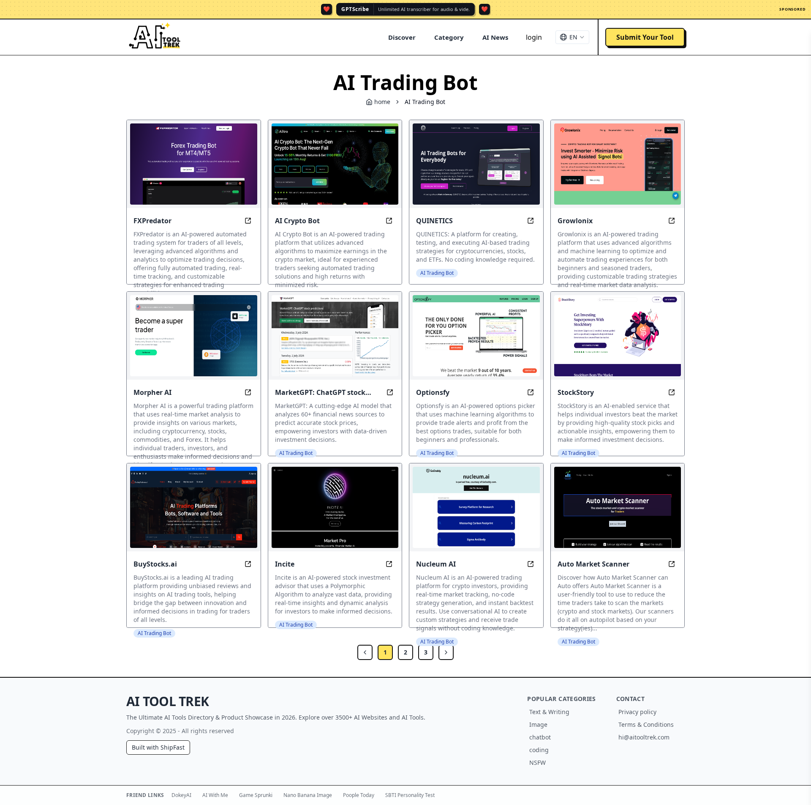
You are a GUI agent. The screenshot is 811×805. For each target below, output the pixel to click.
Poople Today (358, 795)
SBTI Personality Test (410, 795)
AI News (495, 37)
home (382, 102)
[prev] (365, 652)
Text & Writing (549, 712)
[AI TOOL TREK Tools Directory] (155, 37)
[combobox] (572, 37)
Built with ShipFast (158, 747)
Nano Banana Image (307, 795)
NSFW (537, 762)
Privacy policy (637, 712)
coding (539, 750)
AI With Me (215, 795)
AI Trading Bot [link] (425, 102)
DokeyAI (181, 795)
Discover (402, 37)
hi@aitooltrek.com (643, 737)
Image (538, 724)
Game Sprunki (255, 795)
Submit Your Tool (645, 37)
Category (449, 37)
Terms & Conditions (646, 724)
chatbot (540, 737)
